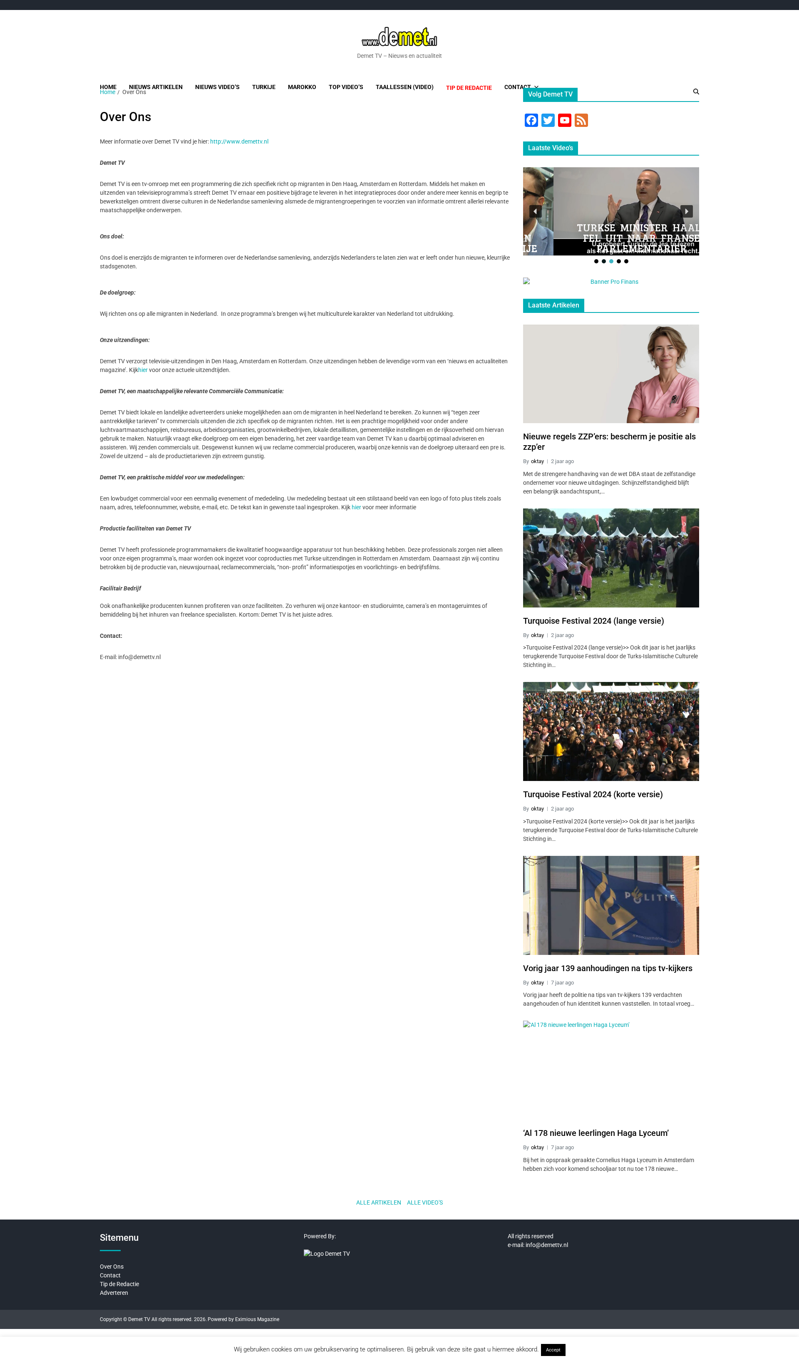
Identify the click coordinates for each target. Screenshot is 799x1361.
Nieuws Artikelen (156, 87)
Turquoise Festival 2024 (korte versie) (593, 794)
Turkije (263, 87)
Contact (517, 87)
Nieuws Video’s (217, 87)
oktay (537, 461)
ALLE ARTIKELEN (378, 1202)
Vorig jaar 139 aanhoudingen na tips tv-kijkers (607, 968)
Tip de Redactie (119, 1284)
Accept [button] (553, 1350)
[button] (535, 211)
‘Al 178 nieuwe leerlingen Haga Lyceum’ (596, 1133)
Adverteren (114, 1292)
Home (108, 87)
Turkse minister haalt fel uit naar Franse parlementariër (611, 237)
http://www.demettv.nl (239, 141)
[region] (611, 216)
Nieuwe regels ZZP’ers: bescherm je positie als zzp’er (609, 441)
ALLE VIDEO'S (425, 1202)
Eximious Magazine (257, 1319)
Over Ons (112, 1266)
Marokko (302, 87)
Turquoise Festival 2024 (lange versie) (593, 621)
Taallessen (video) (405, 87)
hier (143, 370)
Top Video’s (346, 87)
